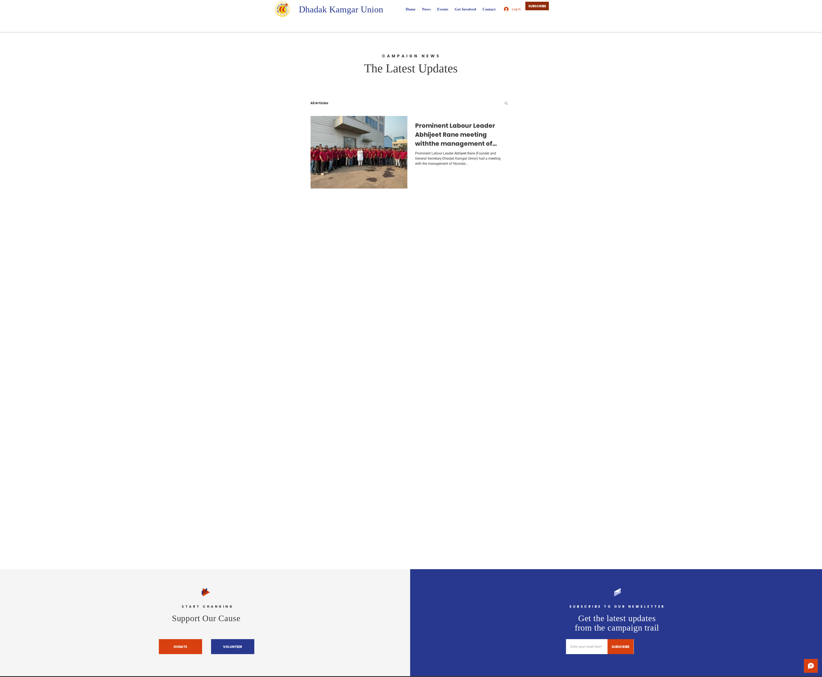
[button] (506, 103)
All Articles (319, 103)
